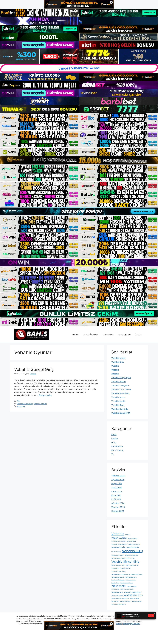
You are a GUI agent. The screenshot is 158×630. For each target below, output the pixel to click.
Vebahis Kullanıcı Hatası (118, 571)
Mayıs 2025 (116, 483)
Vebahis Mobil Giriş (120, 393)
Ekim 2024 (116, 495)
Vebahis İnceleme (90, 334)
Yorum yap (21, 406)
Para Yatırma (117, 450)
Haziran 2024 (117, 511)
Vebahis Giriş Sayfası (121, 378)
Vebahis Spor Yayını (117, 592)
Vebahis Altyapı (118, 381)
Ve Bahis (127, 534)
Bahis (113, 434)
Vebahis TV (127, 592)
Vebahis (75, 334)
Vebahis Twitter (136, 592)
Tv (112, 454)
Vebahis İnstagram (120, 385)
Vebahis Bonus (118, 397)
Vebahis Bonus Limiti (133, 544)
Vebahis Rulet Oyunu (127, 583)
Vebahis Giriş (107, 334)
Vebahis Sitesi (118, 585)
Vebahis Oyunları (40, 404)
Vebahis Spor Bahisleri (126, 589)
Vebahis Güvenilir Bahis (118, 565)
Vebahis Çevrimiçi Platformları (120, 598)
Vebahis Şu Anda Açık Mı (118, 604)
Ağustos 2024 (117, 503)
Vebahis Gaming (116, 552)
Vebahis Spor (115, 589)
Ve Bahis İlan (115, 601)
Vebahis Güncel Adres (128, 558)
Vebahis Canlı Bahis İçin (118, 547)
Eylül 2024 (116, 499)
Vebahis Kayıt (117, 405)
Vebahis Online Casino (117, 580)
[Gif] (79, 160)
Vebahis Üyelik (118, 401)
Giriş (18, 401)
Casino (114, 438)
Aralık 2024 (116, 487)
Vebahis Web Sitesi (117, 595)
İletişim (138, 334)
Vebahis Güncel (115, 558)
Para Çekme (117, 446)
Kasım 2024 (116, 491)
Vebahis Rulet (115, 583)
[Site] (39, 117)
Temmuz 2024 (118, 507)
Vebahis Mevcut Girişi (117, 577)
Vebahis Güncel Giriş (33, 369)
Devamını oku (45, 395)
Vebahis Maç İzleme (136, 574)
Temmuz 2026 (118, 476)
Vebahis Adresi (118, 358)
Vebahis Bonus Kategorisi (118, 544)
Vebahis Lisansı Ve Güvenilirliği (120, 574)
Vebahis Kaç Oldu (119, 409)
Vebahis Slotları (131, 586)
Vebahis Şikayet (124, 334)
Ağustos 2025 (117, 480)
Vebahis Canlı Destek (121, 389)
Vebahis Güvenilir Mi (120, 413)
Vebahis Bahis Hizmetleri (118, 541)
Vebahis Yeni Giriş (133, 595)
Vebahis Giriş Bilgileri (117, 555)
